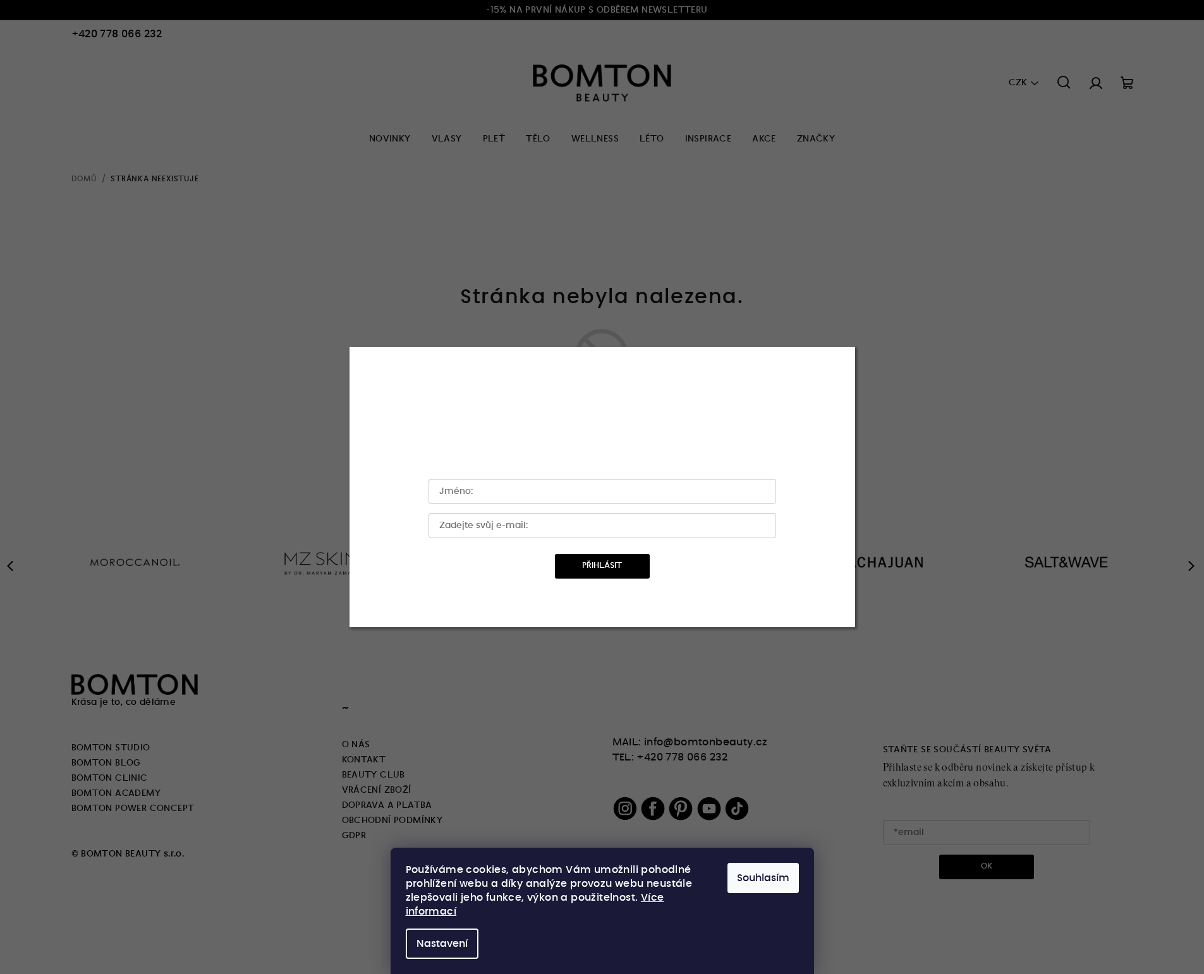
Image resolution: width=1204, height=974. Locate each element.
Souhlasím (763, 878)
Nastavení (442, 944)
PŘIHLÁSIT (602, 566)
